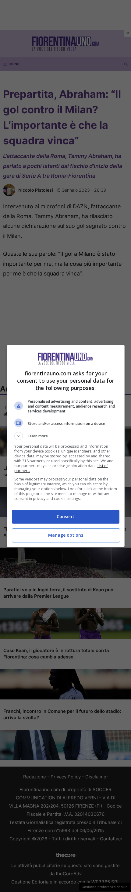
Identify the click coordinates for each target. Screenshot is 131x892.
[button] (65, 436)
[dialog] (66, 446)
